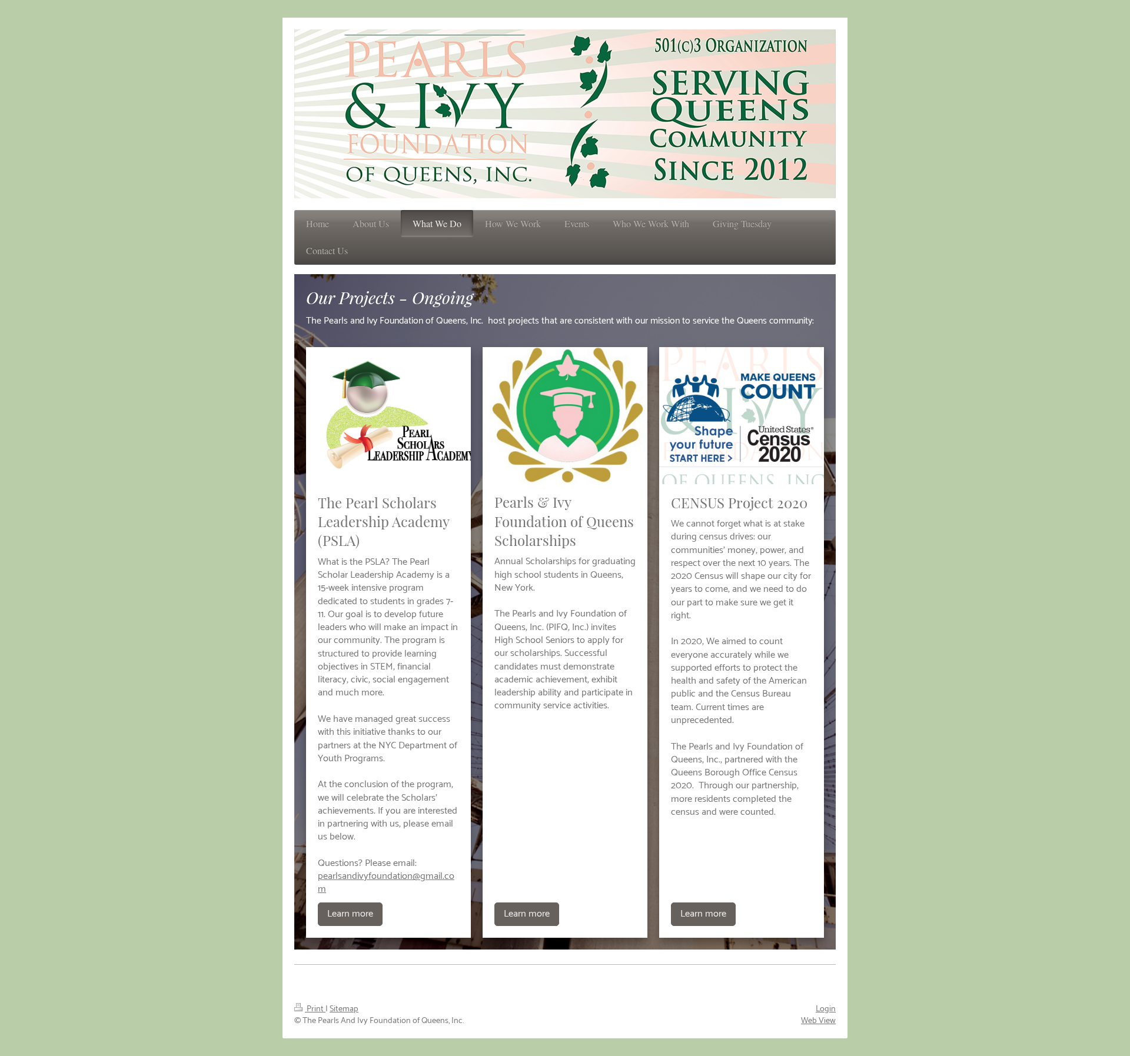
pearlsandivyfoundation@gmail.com (386, 882)
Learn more (350, 914)
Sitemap (344, 1009)
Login (826, 1009)
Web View (818, 1021)
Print (315, 1009)
